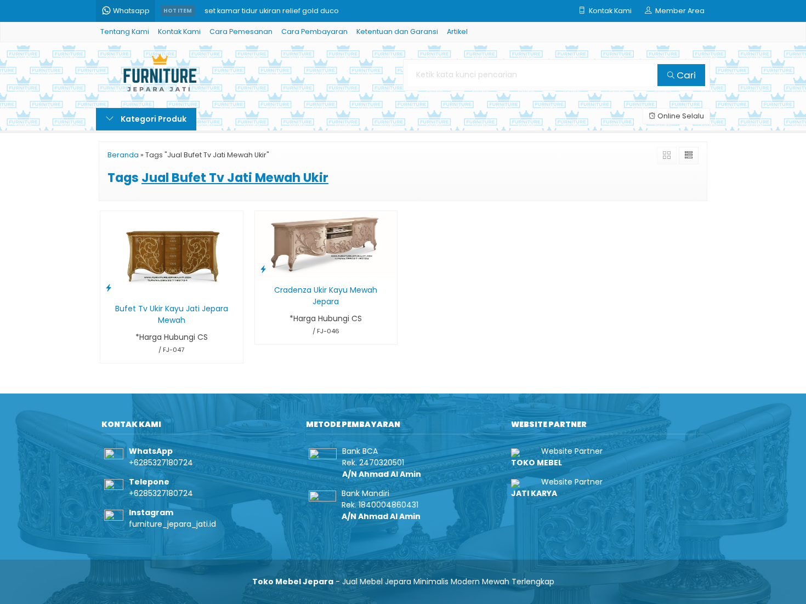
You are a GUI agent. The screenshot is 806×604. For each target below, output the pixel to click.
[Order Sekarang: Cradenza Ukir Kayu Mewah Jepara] (263, 269)
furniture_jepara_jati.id (172, 523)
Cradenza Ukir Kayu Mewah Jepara (325, 295)
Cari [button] (685, 75)
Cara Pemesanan (241, 31)
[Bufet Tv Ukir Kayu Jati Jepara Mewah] (171, 253)
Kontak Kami (179, 31)
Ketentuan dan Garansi (397, 31)
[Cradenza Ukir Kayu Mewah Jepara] (326, 244)
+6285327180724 (161, 462)
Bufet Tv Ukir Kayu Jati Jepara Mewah (171, 314)
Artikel (457, 31)
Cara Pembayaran (314, 31)
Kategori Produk (152, 118)
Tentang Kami (124, 31)
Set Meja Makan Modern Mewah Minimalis (278, 10)
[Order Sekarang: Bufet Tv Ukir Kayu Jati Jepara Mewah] (108, 287)
